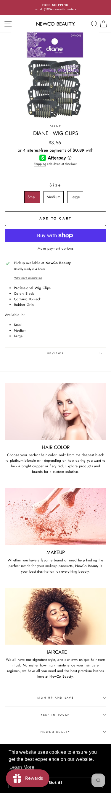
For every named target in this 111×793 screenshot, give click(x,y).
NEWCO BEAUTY (55, 732)
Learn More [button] (21, 767)
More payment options (55, 248)
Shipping (40, 164)
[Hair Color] (55, 411)
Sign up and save (55, 697)
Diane (55, 126)
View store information (28, 278)
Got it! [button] (55, 782)
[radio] (32, 197)
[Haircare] (55, 616)
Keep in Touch (55, 715)
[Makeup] (55, 516)
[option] (55, 7)
